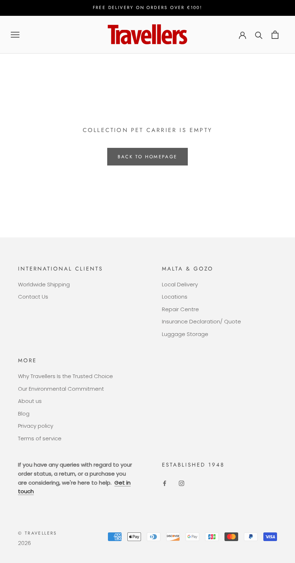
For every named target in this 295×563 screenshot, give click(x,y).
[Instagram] (181, 483)
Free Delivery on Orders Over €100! (148, 7)
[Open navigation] (15, 35)
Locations (174, 296)
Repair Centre (180, 309)
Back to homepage (147, 156)
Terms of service (40, 438)
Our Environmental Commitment (61, 388)
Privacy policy (35, 426)
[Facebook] (164, 483)
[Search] (259, 34)
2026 (24, 543)
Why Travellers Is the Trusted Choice (65, 376)
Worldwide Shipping (44, 284)
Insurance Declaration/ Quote (201, 321)
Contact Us (33, 296)
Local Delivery (180, 284)
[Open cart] (275, 35)
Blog (24, 413)
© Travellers (37, 533)
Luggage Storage (185, 334)
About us (30, 401)
